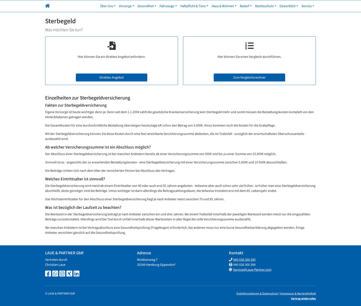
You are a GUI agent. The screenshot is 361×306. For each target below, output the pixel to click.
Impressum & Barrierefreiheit (298, 294)
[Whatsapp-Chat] (55, 274)
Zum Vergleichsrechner (249, 77)
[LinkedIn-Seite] (76, 274)
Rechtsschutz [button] (264, 6)
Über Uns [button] (106, 6)
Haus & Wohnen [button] (223, 6)
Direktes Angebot (111, 77)
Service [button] (306, 6)
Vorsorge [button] (125, 6)
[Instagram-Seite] (62, 274)
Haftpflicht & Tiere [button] (193, 6)
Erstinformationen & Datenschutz (257, 294)
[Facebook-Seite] (48, 274)
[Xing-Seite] (69, 274)
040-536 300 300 (244, 259)
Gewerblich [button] (288, 6)
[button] (47, 6)
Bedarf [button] (244, 6)
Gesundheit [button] (145, 6)
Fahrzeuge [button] (167, 6)
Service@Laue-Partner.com (252, 269)
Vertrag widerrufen (303, 299)
